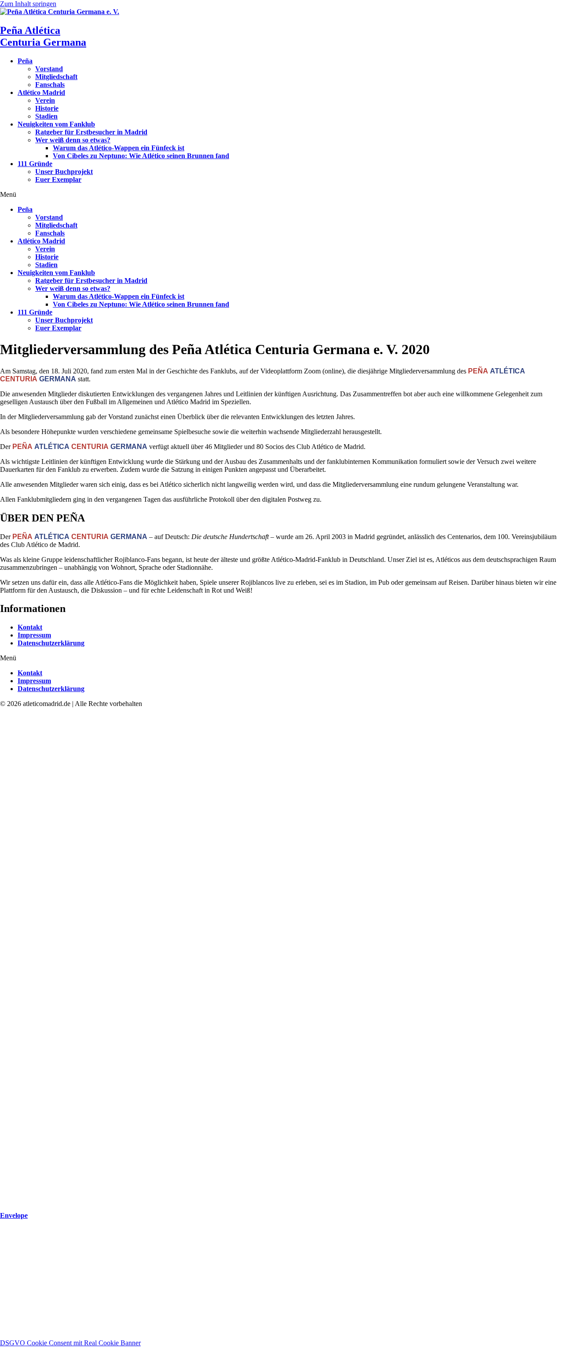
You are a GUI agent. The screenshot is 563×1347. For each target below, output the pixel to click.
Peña (25, 61)
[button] (281, 195)
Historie (46, 108)
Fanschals (50, 84)
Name (9, 1291)
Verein (45, 100)
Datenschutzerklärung (51, 643)
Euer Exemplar (58, 179)
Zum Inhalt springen (28, 3)
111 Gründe (35, 163)
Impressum (34, 635)
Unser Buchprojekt (64, 171)
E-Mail (10, 1300)
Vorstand (49, 68)
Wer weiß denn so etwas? (72, 140)
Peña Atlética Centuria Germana (43, 36)
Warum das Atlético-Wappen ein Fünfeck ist (118, 148)
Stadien (46, 116)
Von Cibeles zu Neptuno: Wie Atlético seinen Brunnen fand (141, 155)
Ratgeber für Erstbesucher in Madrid (91, 132)
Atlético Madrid (41, 92)
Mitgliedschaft (56, 76)
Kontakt (30, 627)
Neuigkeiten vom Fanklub (56, 124)
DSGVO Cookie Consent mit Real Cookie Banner (70, 1343)
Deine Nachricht (24, 1325)
